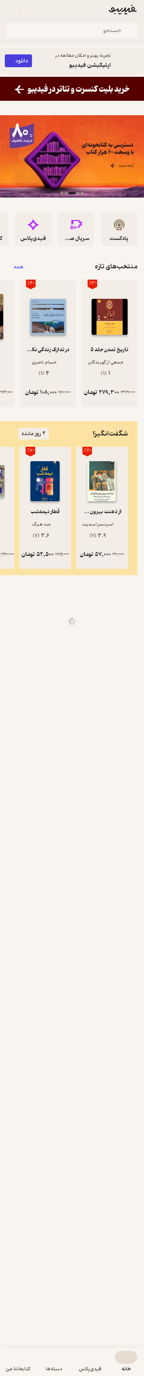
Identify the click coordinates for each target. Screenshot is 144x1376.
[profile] (11, 11)
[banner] (72, 89)
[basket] (30, 11)
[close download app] (136, 61)
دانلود (21, 61)
